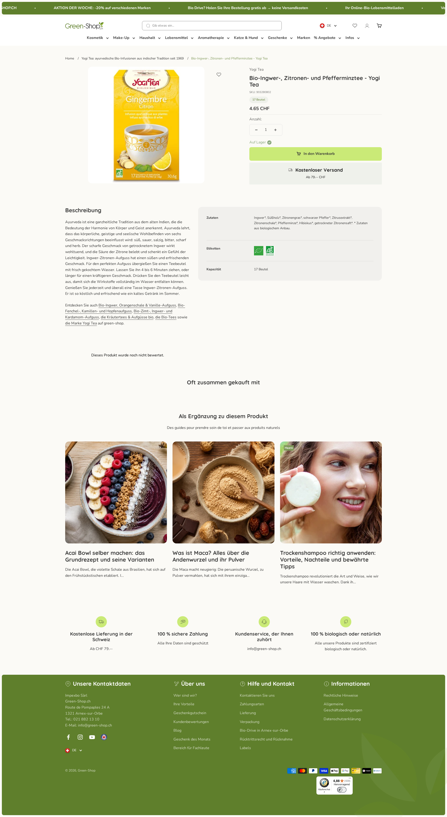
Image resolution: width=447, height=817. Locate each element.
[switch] (341, 790)
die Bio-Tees (165, 317)
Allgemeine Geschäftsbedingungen (343, 707)
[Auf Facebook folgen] (68, 737)
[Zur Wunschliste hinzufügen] (218, 74)
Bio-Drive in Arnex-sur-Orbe (264, 730)
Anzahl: (255, 119)
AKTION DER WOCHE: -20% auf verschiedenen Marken (91, 7)
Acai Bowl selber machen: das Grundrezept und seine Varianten (109, 556)
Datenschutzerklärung (342, 719)
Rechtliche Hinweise (341, 695)
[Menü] (350, 779)
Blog (177, 730)
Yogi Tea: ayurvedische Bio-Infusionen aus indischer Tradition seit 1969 (132, 58)
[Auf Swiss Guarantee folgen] (104, 737)
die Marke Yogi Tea (81, 323)
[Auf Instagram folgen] (80, 737)
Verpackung (249, 721)
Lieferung (248, 713)
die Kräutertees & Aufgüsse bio (127, 317)
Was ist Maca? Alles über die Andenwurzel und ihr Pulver (211, 556)
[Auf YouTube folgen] (92, 737)
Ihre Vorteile (183, 704)
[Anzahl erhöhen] (275, 130)
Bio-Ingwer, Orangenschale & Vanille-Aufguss (137, 305)
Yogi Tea (256, 69)
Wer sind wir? (185, 695)
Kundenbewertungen (191, 721)
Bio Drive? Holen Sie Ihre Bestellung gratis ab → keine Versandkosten (237, 7)
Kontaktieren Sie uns (257, 695)
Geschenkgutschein (189, 713)
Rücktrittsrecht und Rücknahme (266, 739)
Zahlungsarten (252, 704)
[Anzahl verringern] (256, 130)
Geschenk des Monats (191, 739)
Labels (245, 748)
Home (69, 58)
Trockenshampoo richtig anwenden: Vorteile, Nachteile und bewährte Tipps (328, 559)
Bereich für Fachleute (191, 748)
